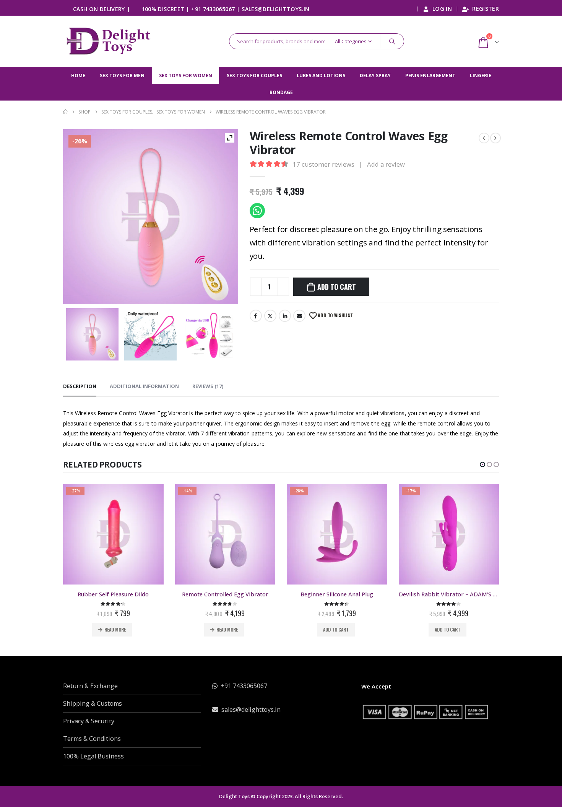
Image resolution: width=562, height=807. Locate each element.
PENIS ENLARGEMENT (430, 75)
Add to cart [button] (224, 629)
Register (485, 8)
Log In (442, 8)
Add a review (386, 164)
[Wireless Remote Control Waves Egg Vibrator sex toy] (92, 334)
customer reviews (323, 164)
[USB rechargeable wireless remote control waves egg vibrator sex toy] (209, 334)
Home (78, 75)
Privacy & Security (88, 721)
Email (299, 316)
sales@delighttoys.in (275, 9)
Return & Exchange (90, 686)
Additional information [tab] (144, 386)
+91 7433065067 (213, 9)
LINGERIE (480, 75)
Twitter (270, 316)
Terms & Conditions (92, 738)
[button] (482, 464)
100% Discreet (163, 9)
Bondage (281, 92)
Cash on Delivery (99, 9)
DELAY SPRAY (375, 75)
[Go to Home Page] (65, 112)
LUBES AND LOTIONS (321, 75)
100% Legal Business (93, 756)
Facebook (256, 316)
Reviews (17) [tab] (207, 386)
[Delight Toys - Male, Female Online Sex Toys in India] (110, 41)
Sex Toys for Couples (254, 75)
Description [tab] (79, 386)
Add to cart (336, 287)
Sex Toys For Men (122, 75)
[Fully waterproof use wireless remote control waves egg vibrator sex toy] (150, 334)
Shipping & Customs (92, 703)
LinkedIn (285, 316)
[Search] (392, 41)
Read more (115, 629)
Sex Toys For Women (185, 75)
